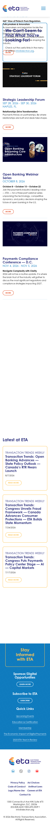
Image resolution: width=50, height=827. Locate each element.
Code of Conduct (17, 786)
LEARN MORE (25, 684)
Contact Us (25, 794)
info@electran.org (25, 51)
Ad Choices (33, 782)
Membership (25, 728)
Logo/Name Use (16, 790)
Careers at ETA (34, 790)
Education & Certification (25, 722)
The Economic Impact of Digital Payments (25, 734)
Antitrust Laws (35, 786)
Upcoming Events (25, 716)
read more (13, 483)
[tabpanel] (25, 42)
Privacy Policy (18, 782)
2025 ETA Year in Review (25, 739)
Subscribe (25, 700)
